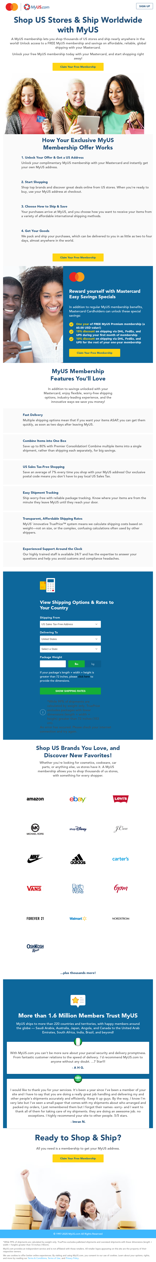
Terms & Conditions (37, 1258)
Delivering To (49, 632)
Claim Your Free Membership (78, 66)
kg (92, 663)
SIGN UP (144, 6)
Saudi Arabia (70, 1085)
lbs (76, 663)
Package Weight (51, 657)
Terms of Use (54, 1258)
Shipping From (50, 617)
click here (84, 676)
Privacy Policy (72, 1258)
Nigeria (69, 1049)
